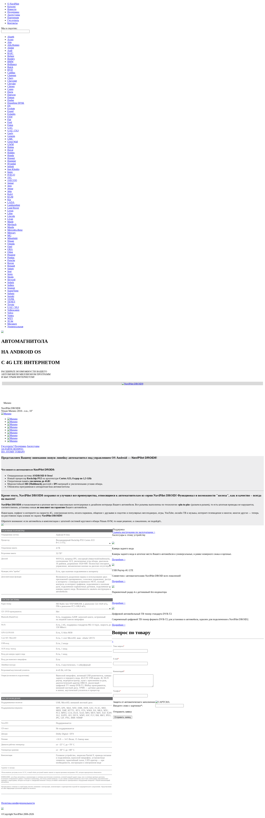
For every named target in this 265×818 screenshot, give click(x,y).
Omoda (11, 243)
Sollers (10, 285)
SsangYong (12, 290)
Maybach (11, 224)
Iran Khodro (13, 169)
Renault (11, 266)
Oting (10, 252)
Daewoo (11, 94)
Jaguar (10, 183)
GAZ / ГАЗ (13, 130)
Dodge (10, 100)
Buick (10, 67)
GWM (10, 144)
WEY (10, 318)
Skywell (11, 279)
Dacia (10, 92)
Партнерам (13, 17)
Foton (10, 125)
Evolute (11, 108)
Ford (9, 122)
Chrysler (11, 83)
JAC (9, 177)
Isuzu (10, 172)
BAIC (10, 53)
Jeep (9, 185)
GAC (10, 128)
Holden (11, 152)
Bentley (11, 59)
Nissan (10, 241)
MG (9, 235)
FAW (10, 116)
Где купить (13, 20)
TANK (10, 299)
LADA (10, 202)
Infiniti (10, 166)
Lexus (10, 210)
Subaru (10, 293)
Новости (11, 9)
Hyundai (11, 163)
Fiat (9, 119)
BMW (10, 61)
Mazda (10, 227)
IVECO (11, 174)
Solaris (10, 282)
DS (9, 105)
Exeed (10, 111)
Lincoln (11, 216)
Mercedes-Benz (15, 230)
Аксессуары (13, 14)
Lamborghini (13, 205)
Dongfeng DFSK (15, 103)
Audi (9, 50)
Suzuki (10, 296)
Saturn (10, 268)
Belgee (10, 56)
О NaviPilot (13, 3)
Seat (9, 271)
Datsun (10, 97)
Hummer (11, 161)
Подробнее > (118, 559)
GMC (10, 139)
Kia (9, 199)
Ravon (10, 263)
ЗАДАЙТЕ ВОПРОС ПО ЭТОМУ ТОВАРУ (13, 450)
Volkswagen (13, 310)
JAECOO (12, 180)
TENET (11, 301)
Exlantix (11, 114)
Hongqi (11, 158)
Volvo (10, 312)
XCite (10, 321)
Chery (10, 78)
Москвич (12, 324)
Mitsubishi (12, 238)
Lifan (10, 213)
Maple (10, 221)
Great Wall (12, 141)
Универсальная (15, 326)
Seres (10, 274)
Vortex (10, 315)
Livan (10, 219)
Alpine (10, 47)
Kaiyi (10, 194)
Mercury (11, 232)
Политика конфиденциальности (18, 803)
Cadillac (11, 72)
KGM (10, 197)
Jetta (9, 191)
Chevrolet (12, 81)
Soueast (11, 288)
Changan (11, 75)
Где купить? (7, 446)
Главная (5, 389)
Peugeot (11, 254)
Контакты (12, 23)
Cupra (10, 89)
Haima (10, 147)
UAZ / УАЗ (13, 307)
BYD (10, 70)
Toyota (10, 304)
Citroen (11, 86)
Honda (10, 155)
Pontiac (11, 257)
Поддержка (13, 12)
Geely (10, 133)
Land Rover (13, 208)
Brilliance (12, 64)
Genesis (11, 136)
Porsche (11, 260)
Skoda (10, 277)
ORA (10, 249)
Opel (9, 246)
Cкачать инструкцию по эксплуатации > (134, 532)
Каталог (11, 6)
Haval (10, 150)
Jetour (10, 188)
